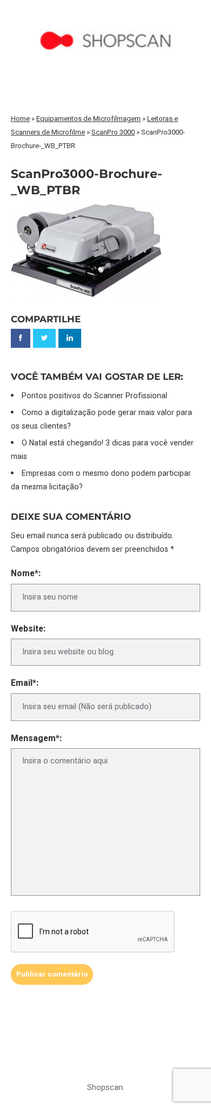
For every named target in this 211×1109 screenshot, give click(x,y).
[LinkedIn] (69, 338)
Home (20, 118)
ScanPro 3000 (113, 132)
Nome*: (26, 574)
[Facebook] (20, 338)
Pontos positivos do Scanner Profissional (94, 395)
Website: (28, 629)
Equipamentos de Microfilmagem (88, 118)
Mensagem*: (36, 738)
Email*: (24, 683)
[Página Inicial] (105, 20)
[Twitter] (44, 338)
